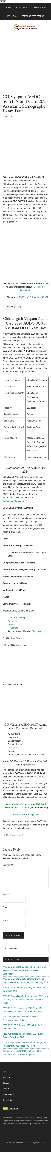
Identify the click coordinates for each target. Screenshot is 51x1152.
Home (5, 1072)
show (17, 307)
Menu (3, 2)
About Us (6, 1077)
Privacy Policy (8, 1094)
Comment (8, 865)
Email (6, 907)
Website (6, 920)
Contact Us (7, 1100)
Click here (24, 807)
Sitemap (6, 1083)
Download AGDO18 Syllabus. (25, 814)
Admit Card (18, 835)
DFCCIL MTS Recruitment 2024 (33, 297)
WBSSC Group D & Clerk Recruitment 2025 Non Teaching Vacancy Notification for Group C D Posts (25, 999)
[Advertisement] (25, 67)
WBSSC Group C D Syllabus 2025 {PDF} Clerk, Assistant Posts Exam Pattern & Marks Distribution (25, 970)
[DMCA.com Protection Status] (10, 1109)
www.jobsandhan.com (13, 501)
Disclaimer (7, 1089)
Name (6, 894)
